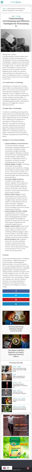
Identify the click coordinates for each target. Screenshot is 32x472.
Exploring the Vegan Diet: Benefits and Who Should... (20, 408)
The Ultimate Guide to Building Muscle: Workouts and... (20, 385)
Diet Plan (15, 382)
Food (19, 398)
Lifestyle (18, 16)
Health (13, 16)
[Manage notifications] (28, 468)
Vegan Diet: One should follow (19, 400)
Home (4, 8)
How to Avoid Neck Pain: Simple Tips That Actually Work (19, 369)
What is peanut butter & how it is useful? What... (19, 376)
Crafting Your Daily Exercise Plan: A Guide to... (20, 392)
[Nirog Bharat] (16, 2)
